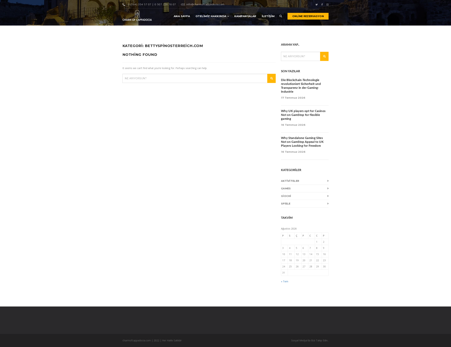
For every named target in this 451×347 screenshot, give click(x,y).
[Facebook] (322, 4)
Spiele (286, 203)
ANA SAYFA (182, 16)
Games (286, 188)
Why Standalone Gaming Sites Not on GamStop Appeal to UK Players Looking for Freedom (302, 142)
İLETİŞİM (268, 16)
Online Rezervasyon (308, 16)
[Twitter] (317, 4)
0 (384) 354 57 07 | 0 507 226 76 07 (151, 4)
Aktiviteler (290, 180)
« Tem (284, 281)
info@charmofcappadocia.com (205, 4)
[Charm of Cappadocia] (137, 16)
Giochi (286, 196)
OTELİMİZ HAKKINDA (211, 16)
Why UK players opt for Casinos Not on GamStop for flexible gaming (303, 115)
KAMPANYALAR (245, 16)
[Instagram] (327, 4)
